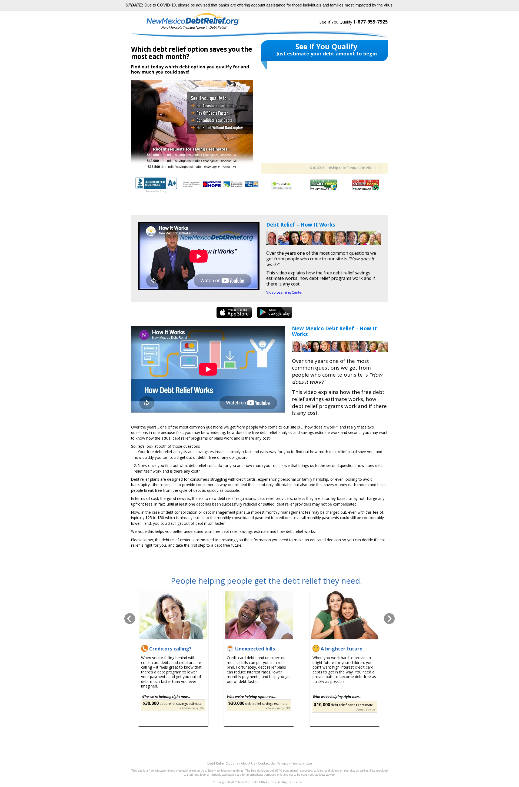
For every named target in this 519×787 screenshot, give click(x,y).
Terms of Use (301, 763)
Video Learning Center (284, 292)
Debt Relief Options (222, 763)
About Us (248, 763)
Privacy (282, 763)
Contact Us (266, 763)
